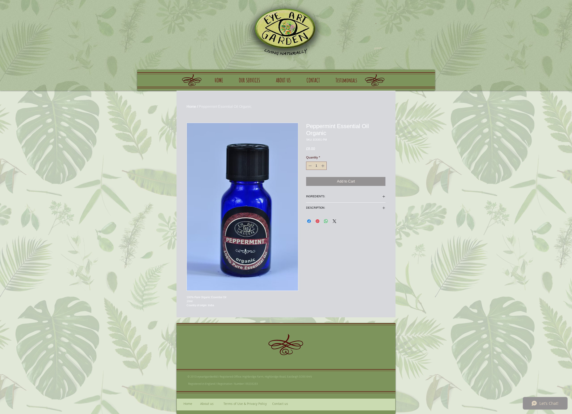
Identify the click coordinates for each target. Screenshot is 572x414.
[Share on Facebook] (309, 221)
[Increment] (323, 166)
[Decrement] (309, 166)
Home (191, 106)
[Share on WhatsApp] (326, 221)
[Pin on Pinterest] (317, 221)
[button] (249, 80)
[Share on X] (334, 221)
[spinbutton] (316, 166)
